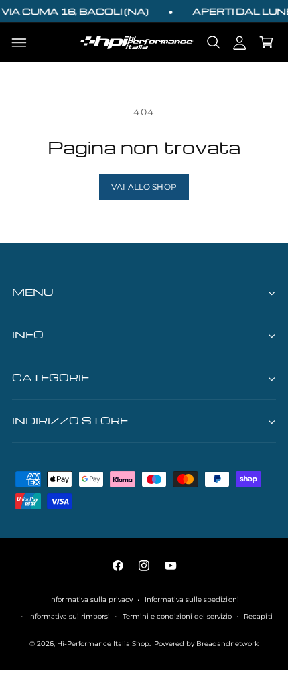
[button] (19, 42)
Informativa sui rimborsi (69, 616)
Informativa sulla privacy (90, 599)
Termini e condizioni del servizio (177, 616)
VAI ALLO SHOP (144, 187)
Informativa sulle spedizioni (191, 599)
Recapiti (258, 616)
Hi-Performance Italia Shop (103, 643)
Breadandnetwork (227, 643)
